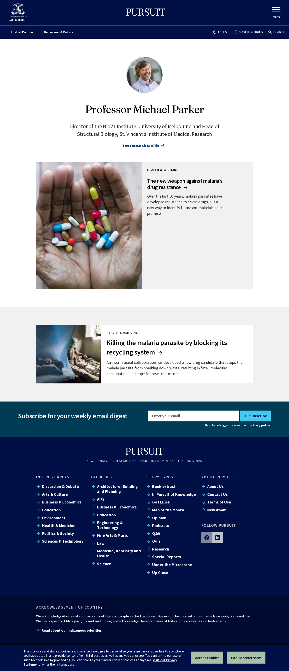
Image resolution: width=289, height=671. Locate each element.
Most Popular (23, 32)
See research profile (140, 145)
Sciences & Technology (62, 541)
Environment (53, 517)
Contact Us (217, 494)
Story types (159, 477)
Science (104, 563)
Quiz (156, 541)
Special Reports (166, 556)
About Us (215, 486)
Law (101, 543)
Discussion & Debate (58, 32)
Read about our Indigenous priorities (72, 630)
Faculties (101, 477)
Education (51, 510)
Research (160, 549)
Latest (223, 32)
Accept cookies (207, 657)
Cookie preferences (246, 657)
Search (279, 32)
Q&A (156, 533)
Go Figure (161, 502)
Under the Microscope (172, 564)
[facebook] (206, 537)
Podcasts (160, 525)
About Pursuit (217, 477)
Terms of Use (219, 502)
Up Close (160, 572)
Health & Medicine (58, 525)
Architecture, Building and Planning (117, 489)
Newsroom (216, 510)
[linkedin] (217, 537)
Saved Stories (251, 32)
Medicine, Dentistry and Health (119, 553)
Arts (101, 499)
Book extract (164, 486)
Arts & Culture (55, 494)
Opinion (159, 517)
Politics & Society (58, 533)
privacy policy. (260, 425)
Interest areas (53, 477)
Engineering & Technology (110, 525)
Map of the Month (168, 510)
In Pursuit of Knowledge (174, 494)
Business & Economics (62, 502)
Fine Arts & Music (112, 535)
